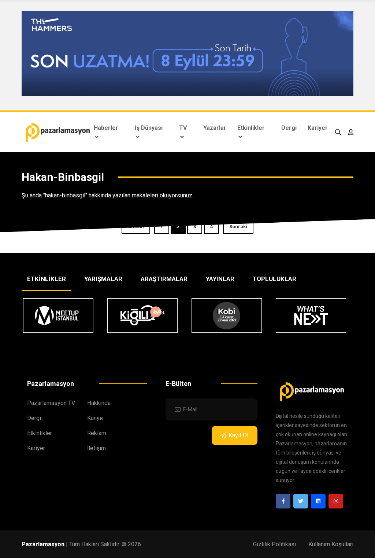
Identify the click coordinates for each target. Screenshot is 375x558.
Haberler (106, 127)
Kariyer (318, 127)
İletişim (96, 448)
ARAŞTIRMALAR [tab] (164, 278)
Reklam (96, 433)
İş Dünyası (149, 127)
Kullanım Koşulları (330, 544)
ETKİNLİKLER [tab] (46, 278)
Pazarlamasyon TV (51, 403)
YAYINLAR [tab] (220, 278)
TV (183, 127)
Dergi (289, 127)
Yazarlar (214, 127)
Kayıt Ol (238, 435)
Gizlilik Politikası (274, 544)
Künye (95, 418)
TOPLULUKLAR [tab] (274, 278)
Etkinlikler (251, 127)
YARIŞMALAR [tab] (103, 278)
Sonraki (238, 226)
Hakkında (99, 403)
